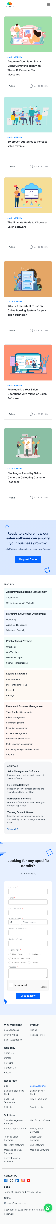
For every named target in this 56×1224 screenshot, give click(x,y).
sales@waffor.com (16, 1203)
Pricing (33, 1030)
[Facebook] (5, 1181)
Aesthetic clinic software (12, 1160)
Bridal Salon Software (36, 1138)
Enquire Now (28, 995)
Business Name (15, 908)
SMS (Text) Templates (9, 1101)
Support (8, 1072)
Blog (6, 1085)
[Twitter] (11, 1181)
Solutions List (37, 1107)
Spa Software (37, 1145)
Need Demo (17, 954)
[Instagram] (23, 1181)
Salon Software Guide (38, 1092)
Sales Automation (13, 1039)
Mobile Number (15, 918)
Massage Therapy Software (13, 1151)
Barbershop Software (15, 1128)
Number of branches (17, 929)
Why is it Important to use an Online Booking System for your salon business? (26, 310)
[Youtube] (28, 1181)
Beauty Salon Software (36, 1130)
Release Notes (37, 1034)
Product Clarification (21, 958)
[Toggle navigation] (48, 4)
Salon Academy (14, 57)
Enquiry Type (14, 950)
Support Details (19, 962)
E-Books (8, 1107)
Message (13, 967)
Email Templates (38, 1099)
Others (35, 962)
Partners (8, 1062)
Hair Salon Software (40, 1120)
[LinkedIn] (17, 1181)
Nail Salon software (14, 1145)
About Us (9, 1053)
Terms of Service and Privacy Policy (22, 1192)
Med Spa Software (39, 1149)
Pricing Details (35, 954)
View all (12, 829)
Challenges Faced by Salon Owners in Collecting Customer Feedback (26, 477)
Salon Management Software (14, 1122)
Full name (13, 887)
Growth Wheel (11, 1034)
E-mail (11, 898)
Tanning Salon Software (11, 1138)
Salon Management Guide (14, 1092)
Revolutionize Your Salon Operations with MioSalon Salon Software (27, 394)
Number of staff (16, 939)
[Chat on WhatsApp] (48, 1208)
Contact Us (10, 1067)
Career (7, 1057)
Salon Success (11, 1030)
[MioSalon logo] (9, 4)
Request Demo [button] (28, 559)
